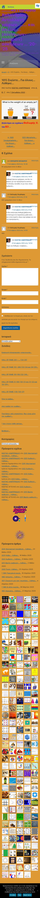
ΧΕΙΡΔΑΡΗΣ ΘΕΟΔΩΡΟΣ (18, 161)
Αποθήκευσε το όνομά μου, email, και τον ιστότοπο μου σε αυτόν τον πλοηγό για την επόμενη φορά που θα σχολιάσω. (19, 319)
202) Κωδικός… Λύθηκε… (12, 559)
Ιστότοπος (5, 307)
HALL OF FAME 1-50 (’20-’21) (13, 392)
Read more (27, 895)
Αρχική (4, 72)
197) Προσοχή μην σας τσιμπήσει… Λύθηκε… (19, 581)
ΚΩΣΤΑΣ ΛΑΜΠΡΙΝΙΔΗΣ (11, 453)
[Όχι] (37, 891)
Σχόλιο (5, 266)
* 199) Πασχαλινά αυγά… (11, 573)
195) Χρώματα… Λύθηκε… (12, 591)
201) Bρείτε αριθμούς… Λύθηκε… (14, 563)
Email (4, 298)
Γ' (4, 92)
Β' (2, 92)
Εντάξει (12, 895)
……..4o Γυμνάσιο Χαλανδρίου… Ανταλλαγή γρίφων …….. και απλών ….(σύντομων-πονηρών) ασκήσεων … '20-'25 (19, 29)
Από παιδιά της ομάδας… (11, 406)
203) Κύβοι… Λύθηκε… (20, 479)
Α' (8, 72)
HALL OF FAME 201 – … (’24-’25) (14, 360)
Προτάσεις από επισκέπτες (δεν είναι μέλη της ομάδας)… (18, 415)
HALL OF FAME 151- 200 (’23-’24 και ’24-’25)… (20, 367)
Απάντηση (34, 160)
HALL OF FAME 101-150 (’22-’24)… (15, 374)
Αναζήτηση (35, 63)
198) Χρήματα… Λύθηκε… (11, 577)
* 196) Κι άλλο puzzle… (11, 587)
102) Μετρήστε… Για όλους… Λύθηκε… (29, 140)
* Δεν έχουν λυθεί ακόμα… (12, 424)
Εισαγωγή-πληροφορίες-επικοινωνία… (17, 352)
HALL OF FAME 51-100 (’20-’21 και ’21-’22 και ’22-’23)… (19, 383)
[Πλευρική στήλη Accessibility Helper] (37, 5)
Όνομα (5, 289)
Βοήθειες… (6, 431)
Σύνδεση (11, 7)
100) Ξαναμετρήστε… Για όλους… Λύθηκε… (10, 141)
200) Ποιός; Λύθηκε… (10, 569)
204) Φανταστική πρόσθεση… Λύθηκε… (17, 549)
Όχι (19, 895)
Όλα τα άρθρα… (8, 399)
